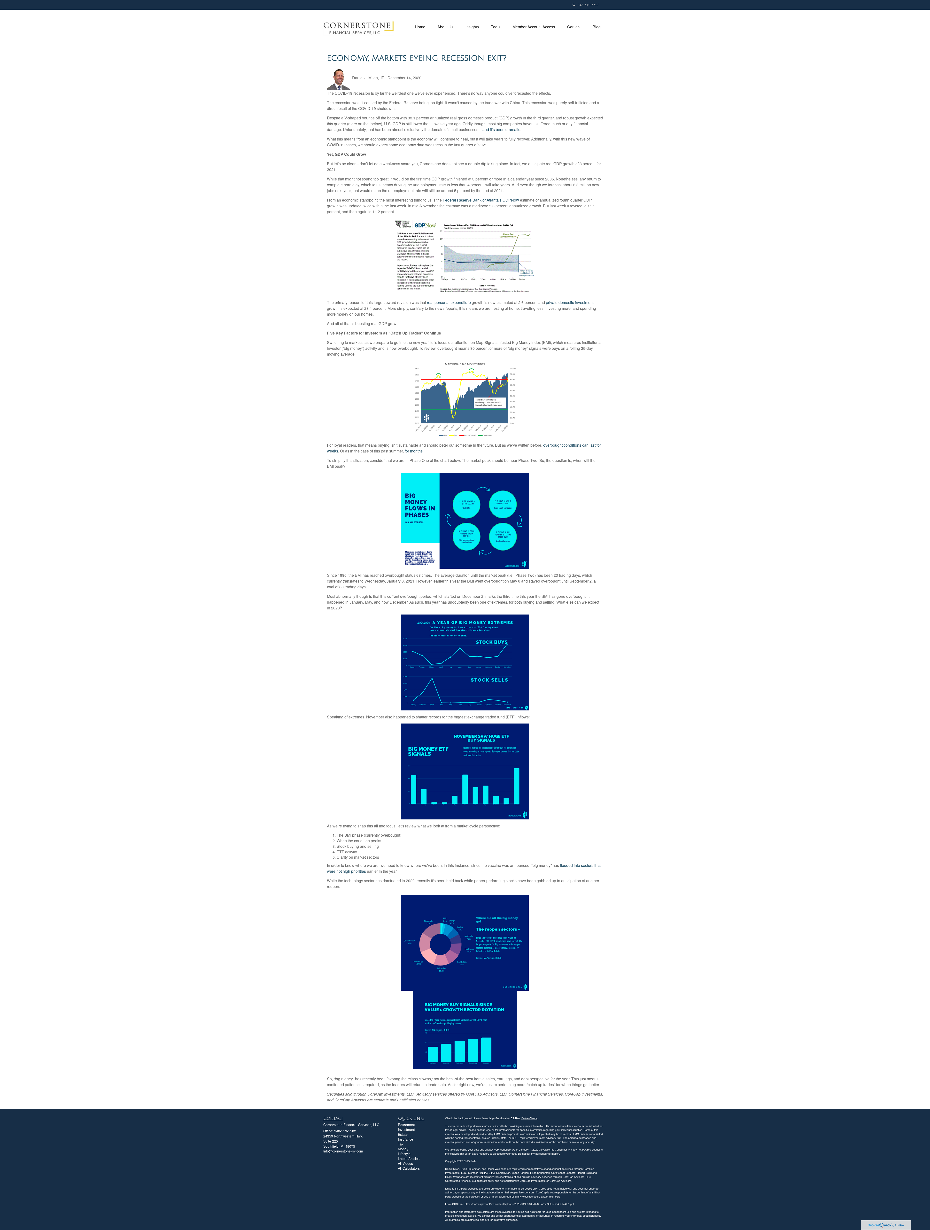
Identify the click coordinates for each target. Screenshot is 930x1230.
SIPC (492, 1173)
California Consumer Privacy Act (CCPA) (567, 1149)
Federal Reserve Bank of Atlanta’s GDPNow (481, 200)
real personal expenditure (449, 302)
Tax (400, 1144)
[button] (445, 27)
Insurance (405, 1139)
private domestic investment (570, 302)
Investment (406, 1129)
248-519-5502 (588, 4)
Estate (403, 1134)
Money (403, 1148)
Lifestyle (404, 1153)
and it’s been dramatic (501, 129)
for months (414, 451)
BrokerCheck (529, 1118)
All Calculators (409, 1168)
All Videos (405, 1163)
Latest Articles (408, 1158)
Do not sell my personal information (538, 1153)
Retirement (406, 1124)
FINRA (483, 1173)
